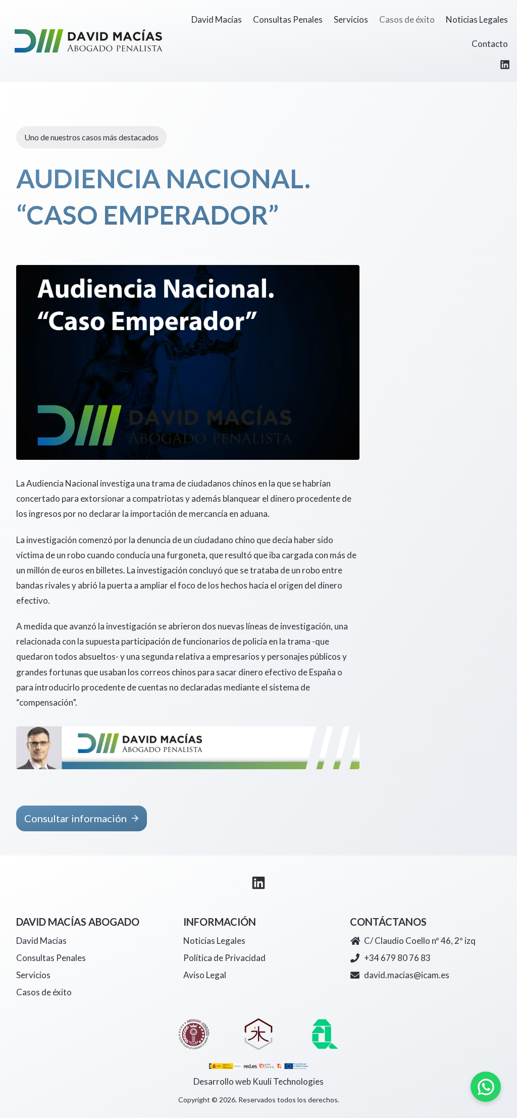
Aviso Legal (204, 975)
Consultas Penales (51, 957)
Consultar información (75, 818)
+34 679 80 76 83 (397, 957)
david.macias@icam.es (406, 975)
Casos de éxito (44, 992)
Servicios (33, 975)
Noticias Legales (214, 940)
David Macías (41, 940)
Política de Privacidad (224, 957)
